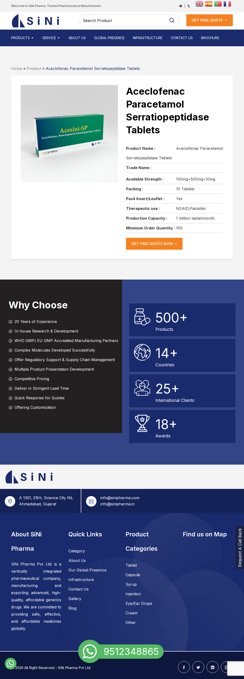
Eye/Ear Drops (139, 603)
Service (49, 38)
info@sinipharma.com (119, 497)
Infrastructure (148, 38)
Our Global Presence (87, 570)
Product (34, 68)
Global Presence (109, 38)
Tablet (131, 565)
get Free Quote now (152, 243)
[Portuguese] (219, 3)
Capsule (133, 574)
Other (131, 622)
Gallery (74, 598)
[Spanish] (209, 3)
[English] (200, 3)
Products (21, 38)
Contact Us (182, 38)
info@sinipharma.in (117, 504)
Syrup (131, 584)
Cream (131, 613)
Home (16, 68)
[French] (228, 3)
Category (76, 551)
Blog (72, 608)
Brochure (210, 38)
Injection (133, 593)
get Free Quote (208, 20)
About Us (77, 38)
